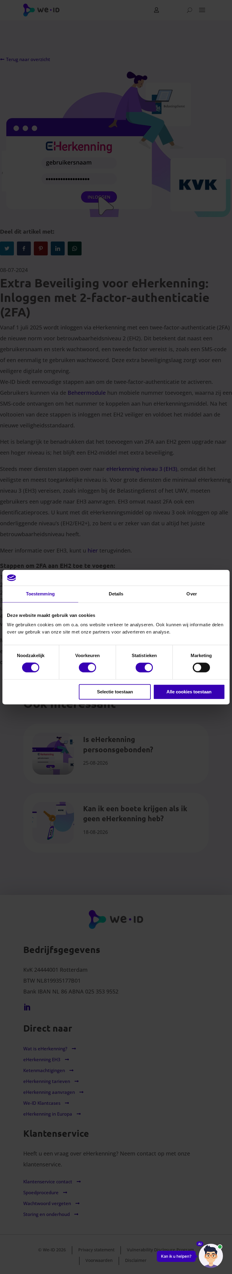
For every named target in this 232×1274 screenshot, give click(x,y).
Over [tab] (191, 593)
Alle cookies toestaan (188, 691)
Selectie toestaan (115, 691)
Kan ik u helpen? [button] (176, 1256)
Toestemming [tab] (40, 593)
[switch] (87, 668)
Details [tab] (116, 593)
